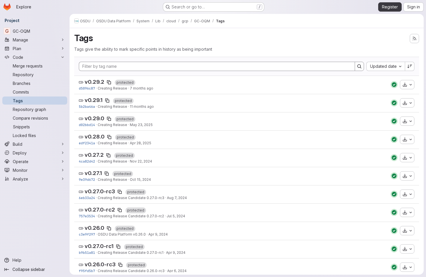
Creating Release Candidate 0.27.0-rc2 (131, 216)
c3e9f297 (87, 234)
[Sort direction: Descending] (409, 66)
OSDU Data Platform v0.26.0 (122, 234)
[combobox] (385, 66)
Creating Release (112, 88)
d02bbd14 (87, 125)
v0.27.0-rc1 (99, 246)
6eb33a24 (87, 198)
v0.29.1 (94, 100)
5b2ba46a (87, 106)
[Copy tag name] (108, 82)
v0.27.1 (93, 173)
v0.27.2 (94, 155)
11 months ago (142, 106)
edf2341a (87, 143)
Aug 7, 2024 (177, 198)
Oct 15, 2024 (140, 179)
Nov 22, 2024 (141, 161)
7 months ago (141, 88)
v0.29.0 (94, 118)
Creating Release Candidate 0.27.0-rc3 (131, 198)
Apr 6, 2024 (177, 271)
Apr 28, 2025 (140, 143)
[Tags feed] (414, 38)
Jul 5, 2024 (176, 216)
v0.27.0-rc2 (100, 209)
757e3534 (87, 216)
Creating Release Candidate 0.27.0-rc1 (130, 252)
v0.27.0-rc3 (100, 191)
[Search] (359, 66)
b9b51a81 (87, 252)
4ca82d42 (87, 161)
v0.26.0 (94, 228)
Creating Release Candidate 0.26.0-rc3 (131, 271)
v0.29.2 (94, 82)
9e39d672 (87, 179)
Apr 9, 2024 (158, 234)
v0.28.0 (95, 136)
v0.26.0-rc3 (100, 264)
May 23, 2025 (141, 125)
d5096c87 (87, 88)
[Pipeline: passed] (394, 84)
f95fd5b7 (87, 271)
